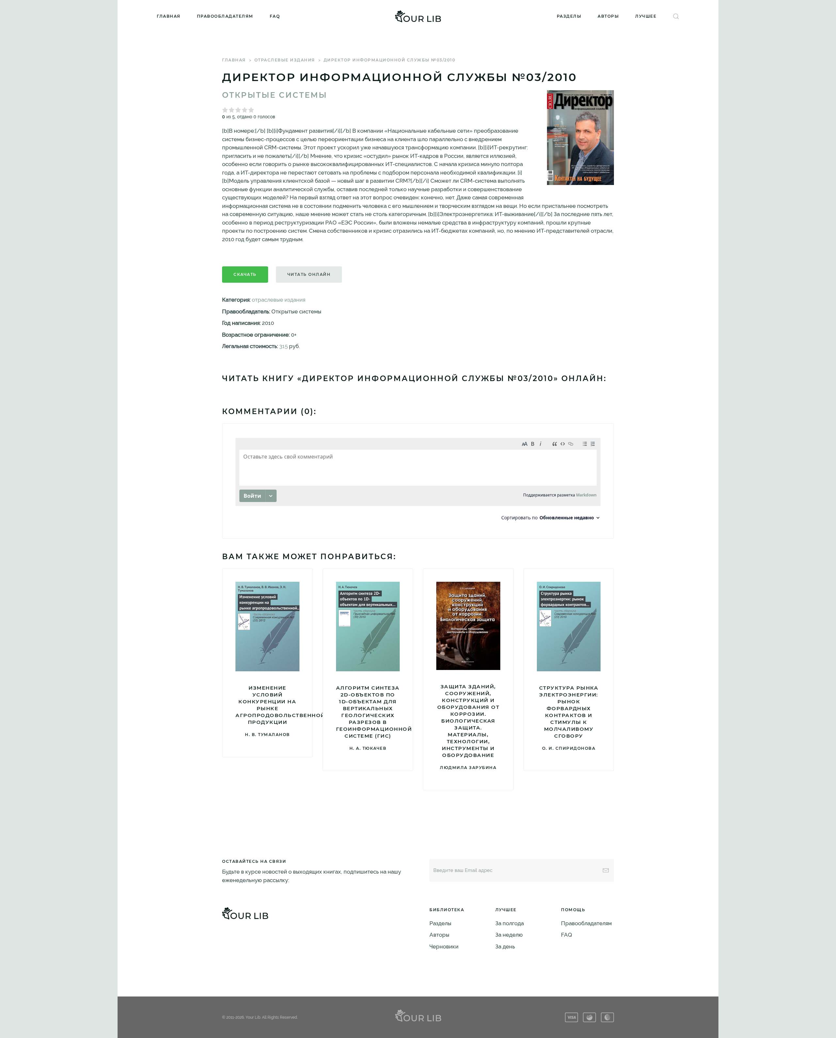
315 (283, 346)
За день (505, 946)
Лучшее (645, 16)
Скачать (245, 274)
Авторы (608, 16)
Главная (169, 16)
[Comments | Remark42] (418, 481)
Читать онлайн (309, 274)
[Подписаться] (606, 870)
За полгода (509, 923)
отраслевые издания (284, 60)
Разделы (569, 16)
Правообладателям (225, 16)
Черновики (443, 946)
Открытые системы (274, 95)
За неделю (509, 934)
